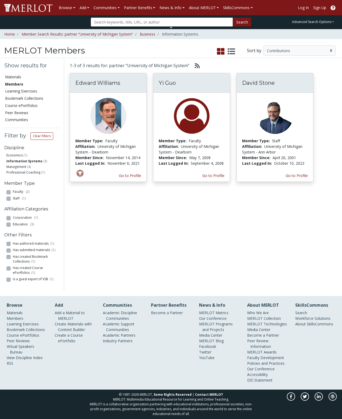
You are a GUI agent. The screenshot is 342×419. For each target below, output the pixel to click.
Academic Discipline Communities (120, 315)
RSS (10, 363)
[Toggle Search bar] (171, 27)
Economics (14, 155)
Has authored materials (33, 243)
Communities (16, 119)
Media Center (210, 335)
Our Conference (213, 318)
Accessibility (257, 374)
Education (23, 224)
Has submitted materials (34, 250)
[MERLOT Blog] (332, 399)
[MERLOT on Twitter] (305, 399)
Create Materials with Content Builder (73, 326)
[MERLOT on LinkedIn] (319, 399)
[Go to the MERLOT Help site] (333, 8)
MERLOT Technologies (267, 323)
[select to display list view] (231, 52)
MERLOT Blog (211, 340)
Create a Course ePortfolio (69, 338)
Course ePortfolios (21, 105)
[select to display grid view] (220, 52)
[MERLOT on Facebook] (291, 399)
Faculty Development (265, 357)
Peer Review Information (259, 343)
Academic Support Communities (118, 326)
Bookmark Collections (24, 98)
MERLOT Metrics (213, 312)
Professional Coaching (23, 172)
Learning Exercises (21, 91)
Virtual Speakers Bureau (20, 349)
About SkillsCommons (314, 323)
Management (16, 166)
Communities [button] (105, 7)
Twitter (205, 352)
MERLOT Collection (264, 318)
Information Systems (24, 161)
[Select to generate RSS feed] (195, 65)
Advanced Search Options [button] (311, 22)
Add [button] (83, 7)
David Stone (258, 83)
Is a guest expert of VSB (33, 279)
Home (9, 34)
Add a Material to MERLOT (70, 315)
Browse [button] (65, 7)
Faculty (21, 191)
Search (242, 22)
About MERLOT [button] (202, 7)
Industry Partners (118, 340)
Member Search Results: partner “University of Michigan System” (77, 34)
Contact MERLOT (209, 394)
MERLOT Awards (262, 352)
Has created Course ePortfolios (28, 270)
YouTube (207, 357)
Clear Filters (42, 136)
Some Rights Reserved (173, 394)
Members (15, 318)
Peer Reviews (16, 112)
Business (147, 34)
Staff (19, 198)
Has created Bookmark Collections (30, 259)
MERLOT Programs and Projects (216, 326)
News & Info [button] (170, 7)
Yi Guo (167, 83)
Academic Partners (119, 335)
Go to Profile (130, 175)
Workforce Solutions (313, 318)
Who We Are (258, 312)
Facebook (207, 346)
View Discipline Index (24, 357)
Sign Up (319, 7)
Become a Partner (167, 312)
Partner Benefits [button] (138, 7)
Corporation (25, 217)
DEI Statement (260, 380)
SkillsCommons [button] (236, 7)
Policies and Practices (266, 363)
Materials (13, 76)
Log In (303, 7)
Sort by (254, 50)
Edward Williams (97, 83)
